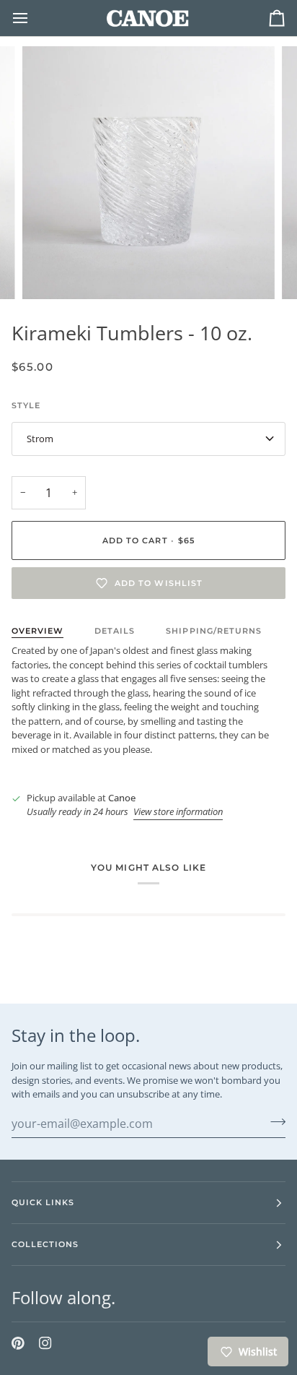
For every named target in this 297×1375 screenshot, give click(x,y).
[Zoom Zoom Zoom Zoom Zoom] (148, 172)
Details (114, 631)
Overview (37, 631)
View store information (178, 811)
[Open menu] (33, 18)
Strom (40, 438)
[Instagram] (45, 1343)
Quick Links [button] (43, 1202)
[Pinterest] (18, 1343)
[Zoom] (49, 272)
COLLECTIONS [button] (45, 1244)
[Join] (273, 1122)
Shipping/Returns (213, 631)
